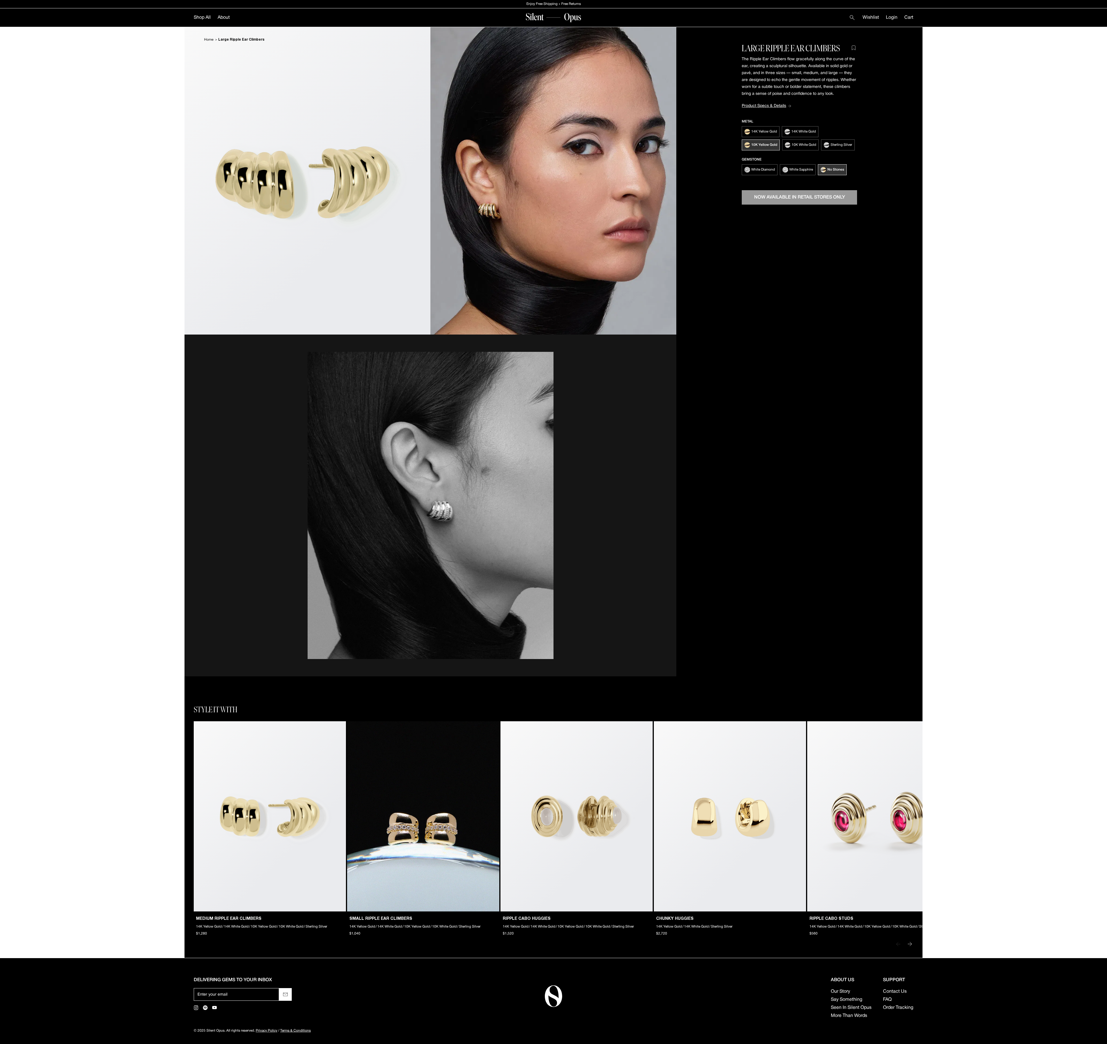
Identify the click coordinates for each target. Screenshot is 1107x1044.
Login (891, 18)
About (224, 18)
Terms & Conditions (295, 1030)
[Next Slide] (909, 944)
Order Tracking (898, 1008)
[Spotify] (205, 1007)
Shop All (202, 18)
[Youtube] (214, 1007)
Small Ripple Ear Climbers (380, 919)
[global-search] (852, 17)
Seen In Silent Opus (851, 1008)
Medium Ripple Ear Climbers (228, 919)
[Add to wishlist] (853, 47)
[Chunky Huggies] (730, 816)
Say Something (846, 1000)
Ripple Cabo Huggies (527, 919)
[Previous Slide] (898, 944)
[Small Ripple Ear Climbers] (423, 816)
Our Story (840, 992)
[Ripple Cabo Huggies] (576, 816)
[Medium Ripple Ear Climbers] (270, 816)
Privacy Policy (266, 1030)
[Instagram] (196, 1007)
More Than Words (849, 1016)
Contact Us (895, 992)
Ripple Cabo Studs (831, 919)
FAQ (887, 1000)
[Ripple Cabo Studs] (883, 816)
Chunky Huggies (675, 919)
